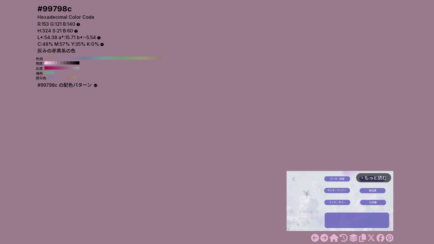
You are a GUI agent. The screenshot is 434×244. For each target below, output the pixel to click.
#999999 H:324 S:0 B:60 (77, 68)
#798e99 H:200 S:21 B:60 (96, 58)
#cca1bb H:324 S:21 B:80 (52, 62)
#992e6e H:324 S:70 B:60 (55, 68)
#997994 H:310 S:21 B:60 (62, 58)
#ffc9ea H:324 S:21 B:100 (46, 62)
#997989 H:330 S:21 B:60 (55, 58)
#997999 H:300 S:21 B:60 (65, 58)
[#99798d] (324, 238)
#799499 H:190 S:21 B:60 (100, 58)
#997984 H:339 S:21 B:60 (65, 77)
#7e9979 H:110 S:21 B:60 (125, 58)
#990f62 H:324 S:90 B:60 (49, 68)
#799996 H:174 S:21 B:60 (52, 72)
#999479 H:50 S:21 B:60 (144, 58)
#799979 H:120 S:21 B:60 (122, 58)
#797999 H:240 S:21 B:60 (84, 58)
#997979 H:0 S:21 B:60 (160, 58)
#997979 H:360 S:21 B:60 (46, 58)
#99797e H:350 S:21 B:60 (49, 58)
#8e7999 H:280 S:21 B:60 (71, 58)
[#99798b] (315, 238)
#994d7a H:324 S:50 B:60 (62, 68)
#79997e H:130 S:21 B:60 (119, 58)
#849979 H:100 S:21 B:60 (128, 58)
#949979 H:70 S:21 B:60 (138, 58)
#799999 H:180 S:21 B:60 (103, 58)
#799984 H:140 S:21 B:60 (116, 58)
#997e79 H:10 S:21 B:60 (157, 58)
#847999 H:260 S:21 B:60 (77, 58)
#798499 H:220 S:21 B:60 (90, 58)
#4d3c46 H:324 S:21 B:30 (68, 62)
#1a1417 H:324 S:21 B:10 (74, 62)
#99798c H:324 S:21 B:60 (58, 62)
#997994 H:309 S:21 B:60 (59, 77)
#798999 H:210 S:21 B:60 (93, 58)
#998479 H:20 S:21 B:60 (154, 58)
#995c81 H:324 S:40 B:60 (65, 68)
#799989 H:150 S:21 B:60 (112, 58)
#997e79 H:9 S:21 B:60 (71, 77)
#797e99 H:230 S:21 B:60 (87, 58)
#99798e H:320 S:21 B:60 (58, 58)
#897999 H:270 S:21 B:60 (74, 58)
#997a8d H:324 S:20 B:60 (71, 68)
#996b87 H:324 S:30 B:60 (68, 68)
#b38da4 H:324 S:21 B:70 (55, 62)
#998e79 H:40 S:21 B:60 (147, 58)
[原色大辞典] (333, 238)
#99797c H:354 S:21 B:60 (68, 77)
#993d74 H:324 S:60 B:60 (58, 68)
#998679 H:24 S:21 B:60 (75, 77)
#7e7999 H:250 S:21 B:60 (81, 58)
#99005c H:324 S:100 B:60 (46, 68)
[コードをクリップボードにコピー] (362, 238)
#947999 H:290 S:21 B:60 (68, 58)
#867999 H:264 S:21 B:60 (49, 77)
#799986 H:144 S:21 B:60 (49, 72)
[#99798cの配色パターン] (353, 238)
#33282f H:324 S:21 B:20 (71, 62)
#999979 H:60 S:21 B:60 (141, 58)
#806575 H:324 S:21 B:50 (62, 62)
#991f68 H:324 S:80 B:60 (52, 68)
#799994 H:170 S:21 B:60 (106, 58)
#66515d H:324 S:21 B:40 (65, 62)
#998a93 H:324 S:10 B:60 (74, 68)
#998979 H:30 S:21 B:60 (151, 58)
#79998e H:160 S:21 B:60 (109, 58)
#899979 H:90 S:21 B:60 (131, 58)
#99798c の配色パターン (65, 85)
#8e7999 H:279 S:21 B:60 (52, 77)
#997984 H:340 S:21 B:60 (52, 58)
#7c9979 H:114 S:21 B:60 (46, 72)
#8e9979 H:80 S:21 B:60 (135, 58)
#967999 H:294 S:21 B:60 (56, 77)
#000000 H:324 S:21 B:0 (77, 62)
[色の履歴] (344, 238)
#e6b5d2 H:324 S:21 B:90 (49, 62)
